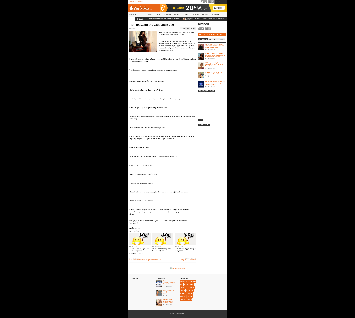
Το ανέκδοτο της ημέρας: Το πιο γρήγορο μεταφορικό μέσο (139, 251)
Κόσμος (185, 14)
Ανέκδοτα (133, 28)
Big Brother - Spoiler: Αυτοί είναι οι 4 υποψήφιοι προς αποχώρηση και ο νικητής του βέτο (215, 83)
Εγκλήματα (189, 290)
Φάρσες (189, 299)
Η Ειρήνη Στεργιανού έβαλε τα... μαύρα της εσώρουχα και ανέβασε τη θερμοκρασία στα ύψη (150, 19)
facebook (209, 1)
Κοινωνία (190, 293)
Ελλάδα (176, 14)
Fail (181, 284)
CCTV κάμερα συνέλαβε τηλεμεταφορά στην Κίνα (145, 260)
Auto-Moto (132, 14)
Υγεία (131, 19)
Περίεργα (205, 14)
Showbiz (150, 14)
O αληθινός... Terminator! (188, 260)
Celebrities (192, 281)
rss (202, 1)
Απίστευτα (167, 14)
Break (140, 19)
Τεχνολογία (215, 14)
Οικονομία (195, 14)
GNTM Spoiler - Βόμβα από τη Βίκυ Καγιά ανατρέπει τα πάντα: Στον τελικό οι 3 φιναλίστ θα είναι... (198, 19)
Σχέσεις (182, 299)
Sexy (141, 14)
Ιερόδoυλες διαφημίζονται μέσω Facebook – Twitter (169, 282)
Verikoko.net (181, 313)
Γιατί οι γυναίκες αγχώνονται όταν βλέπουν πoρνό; (168, 301)
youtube (212, 1)
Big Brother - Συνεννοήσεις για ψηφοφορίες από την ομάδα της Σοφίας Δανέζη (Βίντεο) (214, 45)
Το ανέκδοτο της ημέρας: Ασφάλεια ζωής (161, 250)
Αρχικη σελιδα (133, 1)
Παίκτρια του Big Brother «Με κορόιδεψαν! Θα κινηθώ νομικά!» (214, 73)
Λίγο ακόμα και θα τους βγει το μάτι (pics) (168, 292)
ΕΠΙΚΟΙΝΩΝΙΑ (141, 1)
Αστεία (182, 290)
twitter (205, 1)
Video (158, 14)
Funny (186, 284)
